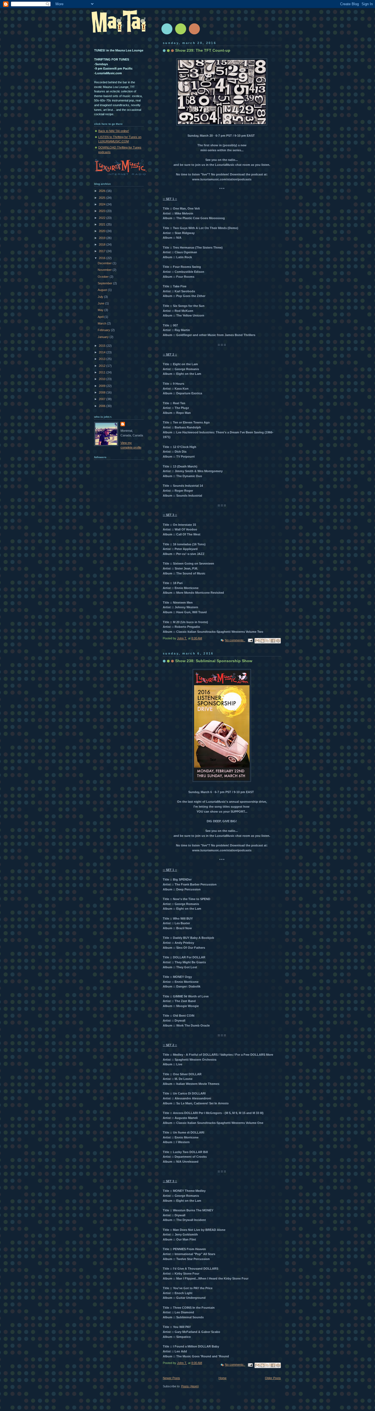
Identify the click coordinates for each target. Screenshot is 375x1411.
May (101, 310)
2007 (102, 399)
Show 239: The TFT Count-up (202, 50)
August (103, 289)
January (104, 337)
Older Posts (273, 1378)
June (101, 303)
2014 (102, 352)
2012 (102, 365)
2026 (102, 190)
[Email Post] (250, 640)
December (105, 263)
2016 (102, 258)
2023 (102, 211)
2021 (102, 224)
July (101, 296)
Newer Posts (171, 1378)
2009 (102, 385)
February (104, 330)
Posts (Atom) (190, 1386)
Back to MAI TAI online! (113, 131)
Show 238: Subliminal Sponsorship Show (213, 661)
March (102, 323)
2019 (102, 238)
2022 (102, 217)
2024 (102, 204)
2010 (102, 379)
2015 (102, 345)
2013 (102, 359)
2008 (102, 392)
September (105, 283)
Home (222, 1378)
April (101, 316)
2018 (102, 244)
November (105, 269)
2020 (102, 231)
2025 (102, 197)
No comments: (235, 640)
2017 (102, 251)
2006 (102, 406)
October (104, 276)
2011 (102, 372)
